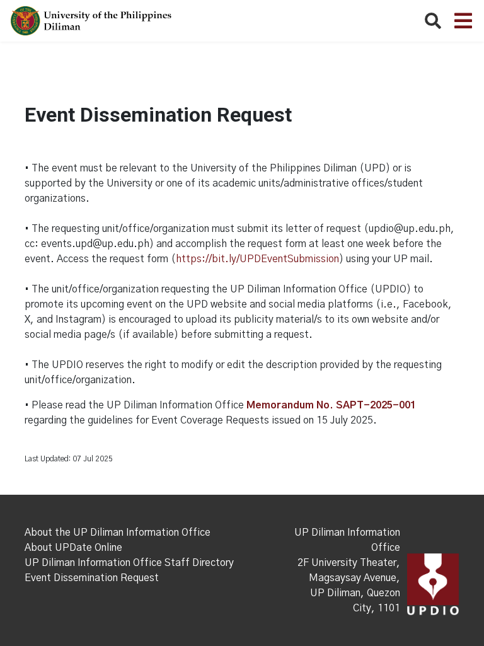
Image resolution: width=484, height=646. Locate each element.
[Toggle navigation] (463, 21)
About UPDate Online (73, 548)
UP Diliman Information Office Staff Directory (129, 563)
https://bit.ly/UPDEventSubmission (257, 259)
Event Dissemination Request (92, 578)
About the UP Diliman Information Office (117, 533)
